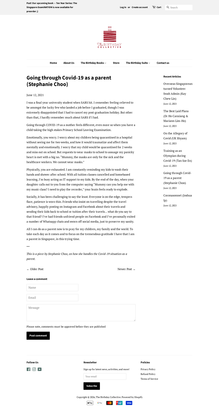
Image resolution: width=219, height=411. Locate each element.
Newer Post (125, 269)
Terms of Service (149, 378)
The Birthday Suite (137, 63)
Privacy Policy (148, 369)
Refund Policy (148, 374)
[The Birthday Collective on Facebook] (28, 370)
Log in (123, 7)
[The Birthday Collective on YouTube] (40, 370)
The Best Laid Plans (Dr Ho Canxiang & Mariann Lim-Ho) (176, 116)
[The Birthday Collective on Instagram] (34, 370)
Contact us (163, 63)
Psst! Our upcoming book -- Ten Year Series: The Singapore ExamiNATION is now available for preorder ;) (52, 7)
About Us (68, 63)
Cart (159, 7)
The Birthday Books (93, 63)
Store (116, 63)
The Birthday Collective (108, 397)
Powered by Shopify (132, 397)
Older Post (36, 269)
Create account (140, 7)
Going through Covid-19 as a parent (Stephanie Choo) (177, 178)
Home (53, 63)
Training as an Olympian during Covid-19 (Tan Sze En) (177, 156)
